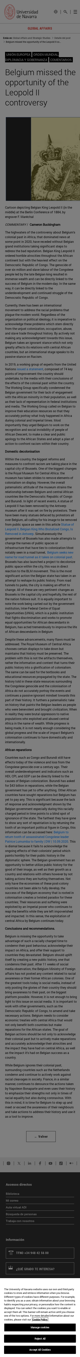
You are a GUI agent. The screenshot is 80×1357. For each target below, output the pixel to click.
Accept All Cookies (39, 1349)
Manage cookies (40, 1327)
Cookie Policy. (40, 1319)
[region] (40, 1317)
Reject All (40, 1338)
